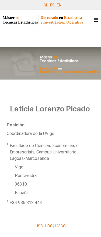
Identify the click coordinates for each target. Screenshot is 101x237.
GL (46, 5)
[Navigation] (96, 20)
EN (59, 5)
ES (52, 5)
